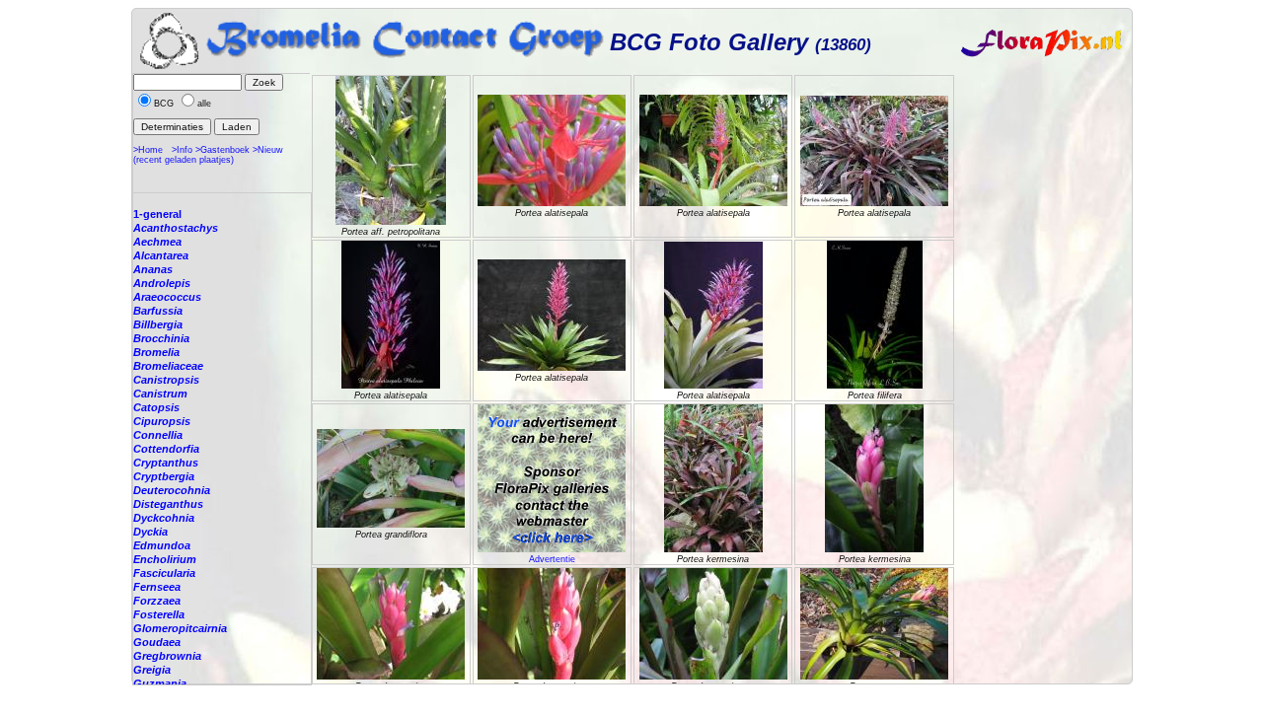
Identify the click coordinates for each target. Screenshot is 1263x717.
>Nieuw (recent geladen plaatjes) (208, 155)
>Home (148, 150)
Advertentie (552, 559)
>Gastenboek (222, 150)
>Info (182, 150)
